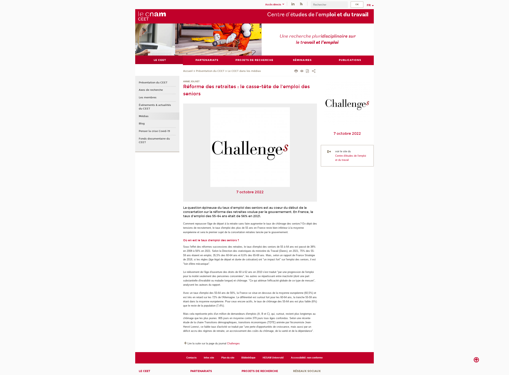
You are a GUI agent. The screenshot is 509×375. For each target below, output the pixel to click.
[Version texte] (302, 71)
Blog (142, 123)
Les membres (147, 97)
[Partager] (313, 71)
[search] (329, 4)
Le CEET (144, 371)
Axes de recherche (151, 90)
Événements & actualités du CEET (155, 107)
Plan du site (227, 357)
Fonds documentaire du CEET (154, 140)
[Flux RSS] (301, 3)
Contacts (191, 357)
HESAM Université (273, 357)
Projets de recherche (260, 371)
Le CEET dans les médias (244, 71)
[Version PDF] (307, 71)
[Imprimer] (296, 71)
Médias (144, 116)
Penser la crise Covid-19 (154, 131)
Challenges (233, 343)
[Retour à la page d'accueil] (152, 16)
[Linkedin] (293, 3)
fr (369, 5)
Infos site (209, 357)
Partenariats (201, 371)
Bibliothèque (248, 357)
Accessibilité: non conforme (307, 357)
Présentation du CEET (210, 71)
